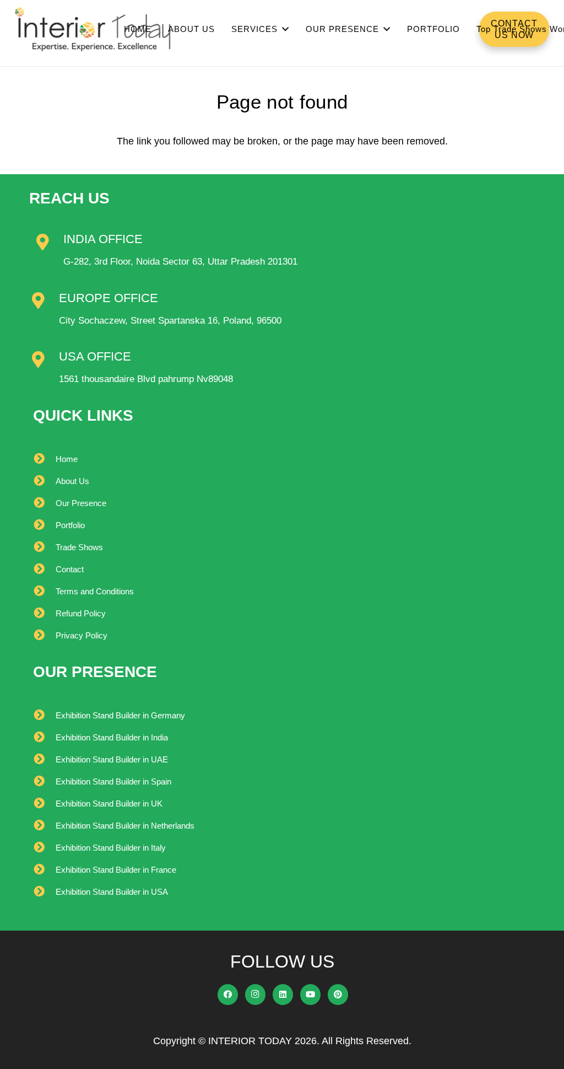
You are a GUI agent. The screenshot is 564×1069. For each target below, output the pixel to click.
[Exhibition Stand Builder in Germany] (44, 715)
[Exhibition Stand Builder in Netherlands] (44, 826)
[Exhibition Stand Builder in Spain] (44, 781)
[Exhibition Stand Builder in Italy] (44, 848)
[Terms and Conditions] (44, 591)
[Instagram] (255, 994)
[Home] (44, 459)
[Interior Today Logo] (93, 29)
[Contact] (44, 569)
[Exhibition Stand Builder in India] (44, 737)
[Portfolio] (44, 525)
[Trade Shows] (44, 547)
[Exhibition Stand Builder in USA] (44, 892)
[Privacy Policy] (44, 635)
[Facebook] (228, 994)
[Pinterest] (338, 994)
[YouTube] (310, 994)
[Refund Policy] (44, 613)
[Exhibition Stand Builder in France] (44, 870)
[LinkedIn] (283, 994)
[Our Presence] (44, 503)
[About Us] (44, 481)
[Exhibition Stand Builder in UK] (44, 804)
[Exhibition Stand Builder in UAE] (44, 759)
